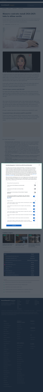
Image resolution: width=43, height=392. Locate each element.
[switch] (34, 185)
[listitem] (21, 183)
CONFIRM (14, 225)
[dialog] (21, 196)
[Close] (40, 165)
